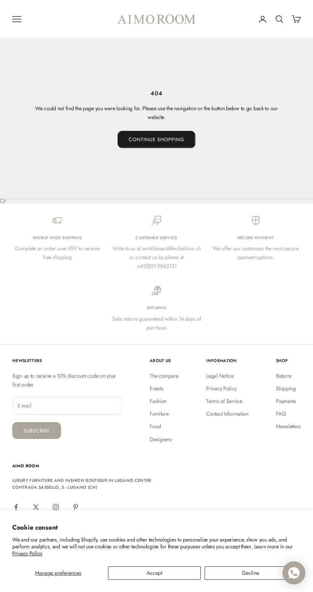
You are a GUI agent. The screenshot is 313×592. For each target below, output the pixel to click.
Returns (284, 376)
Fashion (158, 401)
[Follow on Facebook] (16, 507)
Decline (250, 573)
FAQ (281, 413)
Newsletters (288, 426)
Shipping (286, 388)
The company (164, 376)
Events (156, 388)
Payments (286, 401)
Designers (160, 439)
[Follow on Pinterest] (75, 507)
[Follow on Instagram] (56, 507)
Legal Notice (220, 376)
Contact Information (227, 413)
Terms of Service (224, 401)
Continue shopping (156, 139)
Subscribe (36, 430)
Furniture (159, 413)
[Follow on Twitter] (36, 507)
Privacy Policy (27, 553)
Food (155, 426)
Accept (154, 573)
